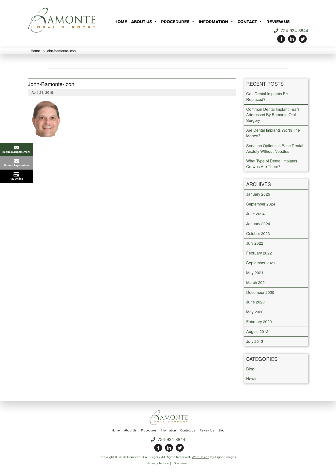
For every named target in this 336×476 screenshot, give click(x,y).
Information (213, 21)
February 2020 (259, 321)
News (251, 378)
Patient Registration (16, 165)
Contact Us (187, 430)
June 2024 (255, 214)
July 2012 (254, 341)
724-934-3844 (293, 30)
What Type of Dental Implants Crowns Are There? (271, 163)
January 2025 (258, 194)
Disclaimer (181, 463)
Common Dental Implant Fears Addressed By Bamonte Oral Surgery (273, 114)
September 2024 (260, 204)
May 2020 (254, 312)
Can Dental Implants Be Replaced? (267, 96)
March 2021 (256, 282)
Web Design (200, 457)
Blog (250, 369)
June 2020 (255, 302)
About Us (141, 21)
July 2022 (254, 243)
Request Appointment (16, 151)
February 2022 (259, 253)
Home (120, 21)
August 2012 (257, 331)
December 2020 (260, 292)
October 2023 (258, 233)
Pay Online (16, 178)
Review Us (278, 21)
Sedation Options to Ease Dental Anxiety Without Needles (274, 148)
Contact (247, 21)
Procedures (175, 21)
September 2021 (260, 263)
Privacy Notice (158, 463)
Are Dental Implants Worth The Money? (273, 133)
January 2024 (258, 223)
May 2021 (254, 272)
